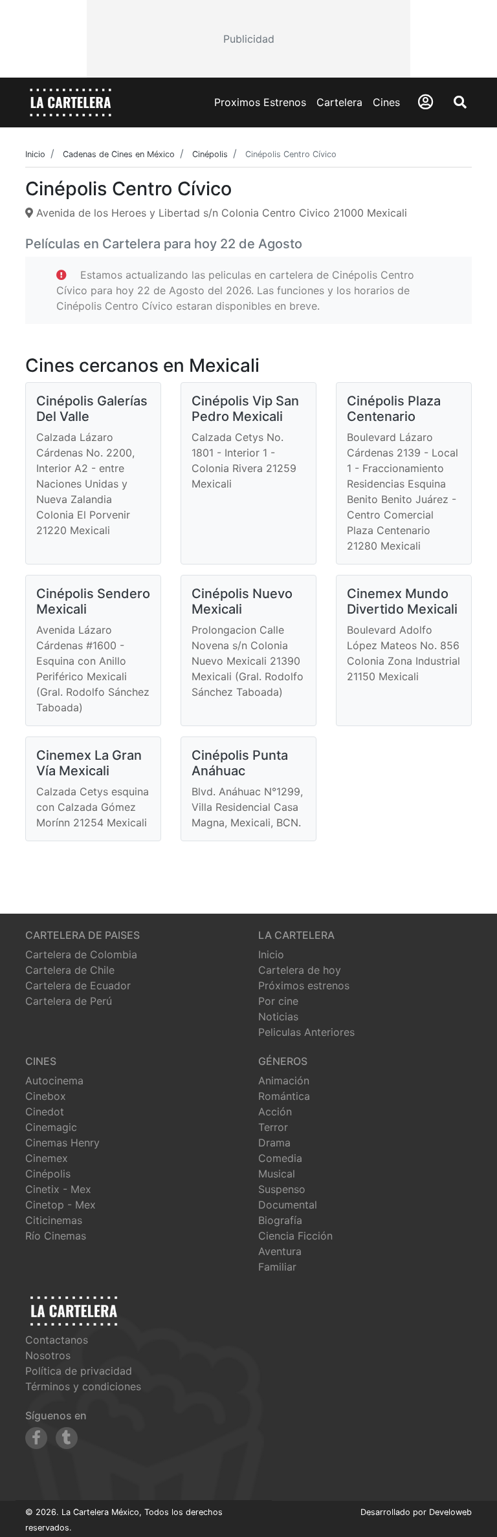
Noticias (278, 1016)
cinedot (44, 1111)
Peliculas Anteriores (306, 1032)
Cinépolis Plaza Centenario (394, 408)
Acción (275, 1111)
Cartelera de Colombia (81, 954)
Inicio (271, 954)
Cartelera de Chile (70, 969)
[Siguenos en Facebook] (36, 1438)
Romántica (284, 1096)
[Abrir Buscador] (460, 102)
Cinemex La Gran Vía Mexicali (89, 763)
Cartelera (339, 102)
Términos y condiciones (83, 1386)
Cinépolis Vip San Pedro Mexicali (245, 408)
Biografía (280, 1220)
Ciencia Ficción (295, 1235)
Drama (274, 1142)
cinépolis (48, 1173)
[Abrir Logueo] (425, 101)
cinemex (46, 1158)
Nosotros (48, 1355)
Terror (273, 1127)
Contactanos (56, 1339)
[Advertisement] (248, 39)
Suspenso (281, 1189)
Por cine (278, 1000)
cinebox (45, 1096)
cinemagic (51, 1127)
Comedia (280, 1158)
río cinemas (55, 1235)
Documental (287, 1204)
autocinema (54, 1080)
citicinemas (53, 1220)
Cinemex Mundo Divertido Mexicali (402, 601)
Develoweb (450, 1512)
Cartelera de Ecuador (78, 985)
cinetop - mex (60, 1204)
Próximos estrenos (303, 985)
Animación (283, 1080)
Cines (386, 102)
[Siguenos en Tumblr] (67, 1438)
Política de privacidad (78, 1370)
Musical (276, 1173)
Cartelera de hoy (299, 969)
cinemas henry (62, 1142)
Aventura (280, 1251)
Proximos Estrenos (260, 102)
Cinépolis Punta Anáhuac (240, 763)
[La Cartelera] (70, 101)
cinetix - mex (58, 1189)
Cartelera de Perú (68, 1000)
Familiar (277, 1266)
